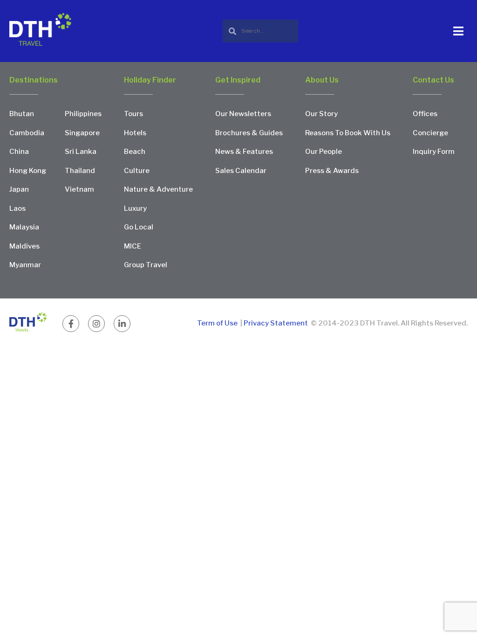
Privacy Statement (276, 323)
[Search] (260, 31)
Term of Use (218, 323)
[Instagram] (96, 323)
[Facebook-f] (70, 323)
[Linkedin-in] (122, 323)
